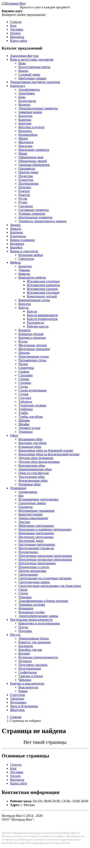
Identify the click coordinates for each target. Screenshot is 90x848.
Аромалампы (27, 492)
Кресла (23, 307)
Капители (25, 116)
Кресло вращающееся (42, 315)
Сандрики (25, 206)
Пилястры (25, 176)
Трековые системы (31, 604)
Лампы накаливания (33, 518)
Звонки (15, 225)
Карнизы (24, 119)
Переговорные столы (33, 356)
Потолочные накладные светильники (45, 555)
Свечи (22, 589)
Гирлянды (25, 507)
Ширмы (24, 420)
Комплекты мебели (32, 277)
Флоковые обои (29, 484)
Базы (21, 97)
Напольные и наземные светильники (44, 529)
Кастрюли (25, 646)
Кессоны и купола (31, 127)
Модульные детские (32, 345)
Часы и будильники (24, 706)
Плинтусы (25, 180)
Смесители (26, 258)
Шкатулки (17, 710)
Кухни (23, 341)
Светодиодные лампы (34, 582)
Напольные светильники (36, 533)
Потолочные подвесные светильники (45, 559)
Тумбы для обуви (30, 416)
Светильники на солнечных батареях (45, 578)
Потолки (24, 187)
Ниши (22, 153)
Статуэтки (17, 695)
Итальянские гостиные (43, 281)
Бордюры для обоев (32, 443)
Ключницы (18, 236)
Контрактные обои (31, 465)
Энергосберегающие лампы (38, 616)
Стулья (23, 394)
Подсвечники (28, 552)
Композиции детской (42, 296)
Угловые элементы (31, 213)
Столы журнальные (32, 390)
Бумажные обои (29, 446)
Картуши (24, 123)
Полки (23, 364)
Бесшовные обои (30, 439)
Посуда (15, 634)
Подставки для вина (32, 664)
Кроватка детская (30, 334)
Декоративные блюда (33, 638)
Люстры (24, 522)
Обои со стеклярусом (33, 473)
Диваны (24, 270)
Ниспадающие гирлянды (36, 548)
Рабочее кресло (38, 326)
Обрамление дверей (32, 161)
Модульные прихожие (34, 349)
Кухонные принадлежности (38, 657)
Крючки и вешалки (32, 337)
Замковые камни (30, 112)
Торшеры (25, 597)
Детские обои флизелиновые (39, 461)
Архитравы (26, 93)
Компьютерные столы (34, 300)
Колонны (25, 131)
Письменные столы (32, 360)
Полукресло (35, 322)
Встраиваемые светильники (38, 499)
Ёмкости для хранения (34, 642)
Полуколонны (28, 183)
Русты (22, 198)
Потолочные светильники (37, 563)
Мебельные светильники (36, 525)
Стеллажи (25, 375)
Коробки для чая (30, 649)
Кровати (24, 330)
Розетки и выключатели (27, 683)
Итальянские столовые (43, 292)
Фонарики (25, 608)
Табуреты (25, 401)
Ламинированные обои (35, 469)
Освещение (18, 488)
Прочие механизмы (32, 571)
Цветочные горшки (32, 78)
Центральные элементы (35, 217)
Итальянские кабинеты (43, 285)
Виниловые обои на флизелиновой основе (48, 454)
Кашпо (23, 70)
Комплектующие (30, 514)
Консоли (24, 304)
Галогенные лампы (32, 503)
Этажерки (25, 431)
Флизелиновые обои (33, 480)
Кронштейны (27, 134)
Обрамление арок (31, 157)
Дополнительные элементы (38, 108)
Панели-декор (28, 172)
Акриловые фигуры (24, 55)
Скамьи (23, 371)
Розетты (24, 195)
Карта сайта (18, 40)
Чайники (24, 680)
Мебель (15, 262)
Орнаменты (26, 168)
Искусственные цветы (34, 67)
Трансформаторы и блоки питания (43, 601)
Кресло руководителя (42, 319)
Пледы (23, 627)
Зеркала (15, 228)
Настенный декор (31, 540)
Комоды (24, 273)
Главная (15, 22)
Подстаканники (29, 668)
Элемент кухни (29, 428)
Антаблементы (29, 89)
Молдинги (25, 142)
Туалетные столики (32, 405)
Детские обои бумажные (35, 458)
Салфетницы (27, 672)
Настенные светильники (36, 537)
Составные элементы (33, 210)
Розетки (24, 191)
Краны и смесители (24, 251)
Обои (14, 435)
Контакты (17, 37)
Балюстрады (27, 101)
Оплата (15, 33)
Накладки (25, 146)
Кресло (32, 311)
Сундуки (24, 398)
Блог (13, 25)
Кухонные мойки (30, 255)
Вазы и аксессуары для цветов (31, 59)
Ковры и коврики (22, 240)
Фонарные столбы (31, 612)
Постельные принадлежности (31, 619)
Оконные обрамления (33, 164)
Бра (20, 495)
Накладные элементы (33, 149)
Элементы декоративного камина (42, 221)
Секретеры (26, 367)
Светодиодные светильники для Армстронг (49, 586)
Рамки (22, 691)
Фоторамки (18, 702)
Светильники (28, 574)
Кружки (24, 653)
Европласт (17, 86)
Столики (24, 383)
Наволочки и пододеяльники (39, 623)
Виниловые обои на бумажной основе (45, 450)
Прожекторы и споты (33, 567)
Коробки (16, 247)
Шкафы (23, 424)
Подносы (25, 661)
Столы (23, 386)
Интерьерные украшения (36, 510)
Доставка (16, 29)
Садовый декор (29, 74)
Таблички (17, 698)
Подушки (25, 631)
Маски (23, 138)
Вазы (22, 63)
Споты (23, 593)
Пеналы (24, 352)
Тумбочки (25, 409)
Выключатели (28, 687)
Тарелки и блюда (30, 676)
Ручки (22, 202)
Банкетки (25, 266)
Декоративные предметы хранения (35, 82)
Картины (16, 232)
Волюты (24, 104)
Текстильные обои (31, 477)
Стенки (23, 379)
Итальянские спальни (42, 289)
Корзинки (17, 243)
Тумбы (23, 413)
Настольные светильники (36, 544)
